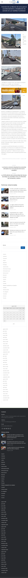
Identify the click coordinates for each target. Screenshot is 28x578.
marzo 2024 (5, 389)
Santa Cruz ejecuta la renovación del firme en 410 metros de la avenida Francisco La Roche (17, 224)
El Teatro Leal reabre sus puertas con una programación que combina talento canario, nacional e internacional (18, 190)
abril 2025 (5, 362)
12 (10, 314)
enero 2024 (5, 393)
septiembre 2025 (6, 352)
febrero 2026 (5, 341)
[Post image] (4, 190)
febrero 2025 (5, 366)
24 (4, 318)
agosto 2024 (5, 379)
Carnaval (5, 258)
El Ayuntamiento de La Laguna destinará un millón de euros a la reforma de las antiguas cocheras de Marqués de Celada (17, 215)
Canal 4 (4, 254)
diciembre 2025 (6, 345)
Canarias (5, 256)
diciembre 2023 (6, 395)
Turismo (4, 298)
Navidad (4, 277)
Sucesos (4, 296)
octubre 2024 (5, 375)
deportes (5, 262)
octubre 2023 (5, 400)
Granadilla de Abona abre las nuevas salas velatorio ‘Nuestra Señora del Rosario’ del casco (17, 198)
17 (4, 316)
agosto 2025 (5, 354)
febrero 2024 (5, 391)
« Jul (13, 323)
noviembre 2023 (6, 397)
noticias (14, 158)
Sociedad (18, 158)
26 (10, 318)
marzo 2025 (5, 364)
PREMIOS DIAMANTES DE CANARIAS (10, 285)
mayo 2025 (5, 360)
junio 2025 (5, 358)
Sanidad (4, 287)
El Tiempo (5, 264)
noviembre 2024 (6, 372)
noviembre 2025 (6, 347)
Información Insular (7, 268)
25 (7, 318)
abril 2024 (5, 387)
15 (20, 314)
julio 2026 (5, 331)
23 (23, 316)
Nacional (4, 275)
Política (4, 281)
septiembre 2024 (6, 377)
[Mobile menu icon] (2, 2)
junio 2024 (5, 383)
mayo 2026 (5, 335)
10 (4, 314)
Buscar (4, 245)
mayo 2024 (5, 385)
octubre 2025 (5, 349)
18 (7, 316)
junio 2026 (5, 333)
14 (17, 314)
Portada (4, 283)
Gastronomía (5, 266)
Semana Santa (6, 289)
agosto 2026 (5, 329)
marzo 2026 (5, 339)
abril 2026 (5, 337)
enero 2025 (5, 368)
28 (17, 318)
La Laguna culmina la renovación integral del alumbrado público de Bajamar (17, 206)
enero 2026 (5, 343)
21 (17, 316)
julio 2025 (5, 356)
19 (10, 316)
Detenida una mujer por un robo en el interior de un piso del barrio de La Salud (18, 232)
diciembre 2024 (6, 370)
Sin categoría (5, 291)
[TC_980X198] (14, 92)
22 (20, 316)
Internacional (5, 273)
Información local (9, 158)
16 (23, 314)
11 (7, 314)
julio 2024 (5, 381)
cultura (4, 260)
